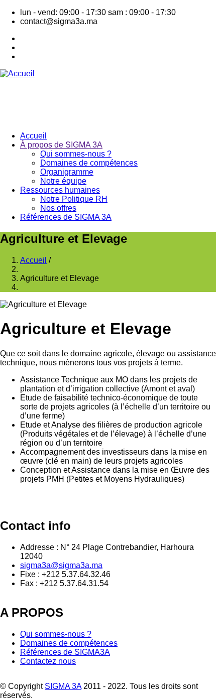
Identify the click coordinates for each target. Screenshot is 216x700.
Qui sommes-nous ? (76, 154)
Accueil (33, 135)
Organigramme (66, 172)
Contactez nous (48, 661)
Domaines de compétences (89, 163)
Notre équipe (63, 181)
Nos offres (58, 208)
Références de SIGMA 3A (66, 217)
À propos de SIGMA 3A (61, 145)
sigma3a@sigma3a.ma (61, 565)
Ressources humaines (60, 190)
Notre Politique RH (73, 199)
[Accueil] (17, 73)
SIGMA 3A (63, 686)
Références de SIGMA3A (65, 652)
